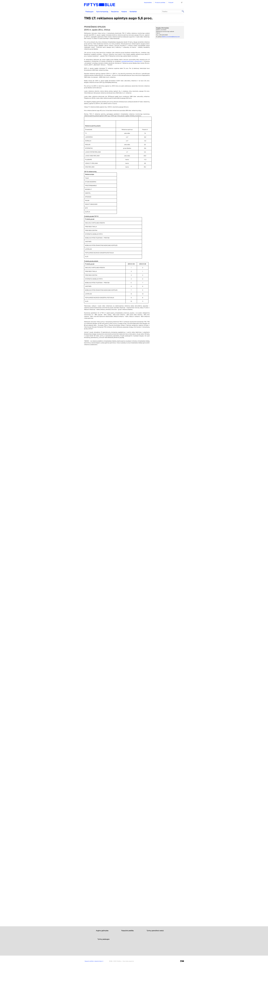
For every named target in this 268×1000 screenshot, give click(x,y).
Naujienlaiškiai (148, 2)
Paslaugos (89, 11)
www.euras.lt (138, 61)
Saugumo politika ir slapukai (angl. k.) (94, 961)
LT (181, 2)
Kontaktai (133, 11)
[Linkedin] (181, 961)
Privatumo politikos (160, 2)
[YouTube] (183, 961)
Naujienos (115, 11)
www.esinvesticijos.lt (127, 61)
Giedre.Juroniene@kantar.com (171, 37)
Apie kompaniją (102, 11)
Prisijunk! (170, 2)
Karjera (124, 11)
